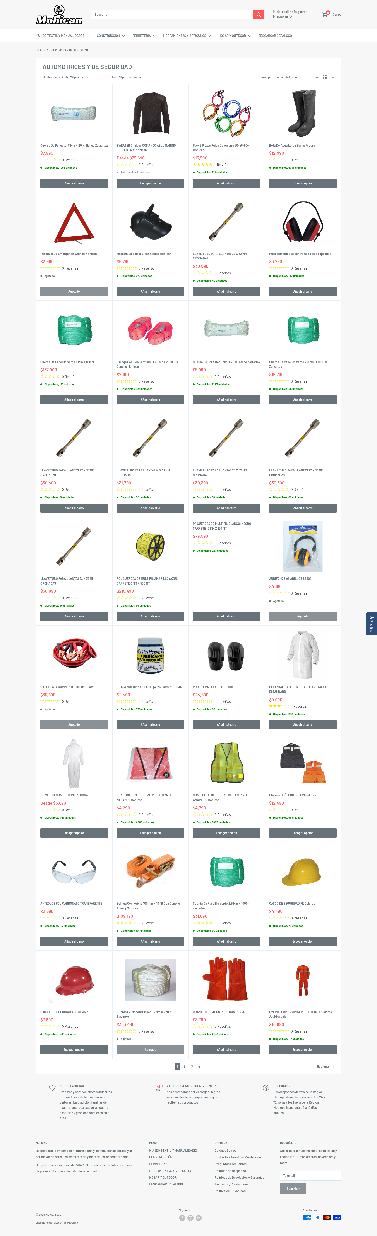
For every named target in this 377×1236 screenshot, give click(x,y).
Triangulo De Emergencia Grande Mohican (68, 254)
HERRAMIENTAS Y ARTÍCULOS (184, 35)
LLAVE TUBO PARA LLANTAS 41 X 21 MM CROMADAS (143, 472)
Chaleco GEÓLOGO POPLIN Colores (292, 795)
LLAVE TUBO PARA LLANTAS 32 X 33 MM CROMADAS (67, 581)
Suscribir (293, 1188)
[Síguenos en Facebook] (182, 1218)
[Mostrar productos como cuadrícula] (325, 77)
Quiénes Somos (225, 1150)
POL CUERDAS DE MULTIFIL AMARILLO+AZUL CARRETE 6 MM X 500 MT (147, 581)
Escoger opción (150, 183)
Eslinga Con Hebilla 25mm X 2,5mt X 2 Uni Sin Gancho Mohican (147, 364)
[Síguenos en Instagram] (190, 1218)
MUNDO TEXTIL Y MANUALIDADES (60, 35)
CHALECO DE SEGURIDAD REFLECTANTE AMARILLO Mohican (220, 797)
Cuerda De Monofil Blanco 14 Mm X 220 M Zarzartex (144, 1014)
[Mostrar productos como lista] (332, 77)
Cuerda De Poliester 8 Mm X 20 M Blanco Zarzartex (74, 145)
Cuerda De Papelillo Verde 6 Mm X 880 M (67, 362)
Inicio (39, 50)
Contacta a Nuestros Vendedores (238, 1157)
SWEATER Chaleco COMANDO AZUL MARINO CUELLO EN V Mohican (146, 148)
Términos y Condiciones (231, 1184)
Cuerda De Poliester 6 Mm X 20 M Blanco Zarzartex (226, 362)
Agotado (74, 291)
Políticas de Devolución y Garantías (239, 1177)
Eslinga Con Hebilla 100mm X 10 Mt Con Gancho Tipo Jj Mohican (148, 906)
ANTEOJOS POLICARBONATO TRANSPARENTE (71, 903)
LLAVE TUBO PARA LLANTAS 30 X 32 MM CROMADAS (220, 256)
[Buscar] (258, 14)
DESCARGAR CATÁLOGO (275, 35)
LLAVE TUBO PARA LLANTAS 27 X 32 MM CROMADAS (220, 472)
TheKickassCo (71, 1222)
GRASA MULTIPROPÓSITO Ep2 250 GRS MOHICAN (149, 687)
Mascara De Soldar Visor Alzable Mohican (144, 254)
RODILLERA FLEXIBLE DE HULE (214, 687)
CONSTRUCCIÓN (108, 35)
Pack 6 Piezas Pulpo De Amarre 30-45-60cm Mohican (222, 148)
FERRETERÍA (141, 35)
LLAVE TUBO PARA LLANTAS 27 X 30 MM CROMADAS (296, 472)
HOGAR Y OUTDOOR (232, 35)
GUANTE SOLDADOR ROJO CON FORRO (219, 1012)
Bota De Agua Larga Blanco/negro (292, 145)
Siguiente (323, 1066)
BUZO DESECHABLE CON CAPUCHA (64, 795)
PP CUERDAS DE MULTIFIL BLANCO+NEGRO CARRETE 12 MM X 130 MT (222, 526)
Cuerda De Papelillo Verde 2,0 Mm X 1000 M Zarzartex (298, 364)
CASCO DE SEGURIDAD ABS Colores (64, 1012)
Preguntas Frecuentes (231, 1164)
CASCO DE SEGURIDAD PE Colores (292, 903)
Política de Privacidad (230, 1191)
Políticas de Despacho (230, 1171)
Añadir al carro (74, 183)
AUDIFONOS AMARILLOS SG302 (290, 578)
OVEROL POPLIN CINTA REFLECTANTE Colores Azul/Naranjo (300, 1014)
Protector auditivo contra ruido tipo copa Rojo (300, 254)
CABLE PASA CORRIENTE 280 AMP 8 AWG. (68, 687)
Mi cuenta (280, 16)
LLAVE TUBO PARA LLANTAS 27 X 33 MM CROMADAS (67, 472)
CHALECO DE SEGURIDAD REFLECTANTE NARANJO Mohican (144, 797)
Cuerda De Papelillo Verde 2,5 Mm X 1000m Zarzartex (221, 906)
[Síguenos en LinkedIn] (199, 1218)
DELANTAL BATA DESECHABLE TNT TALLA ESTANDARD (298, 689)
